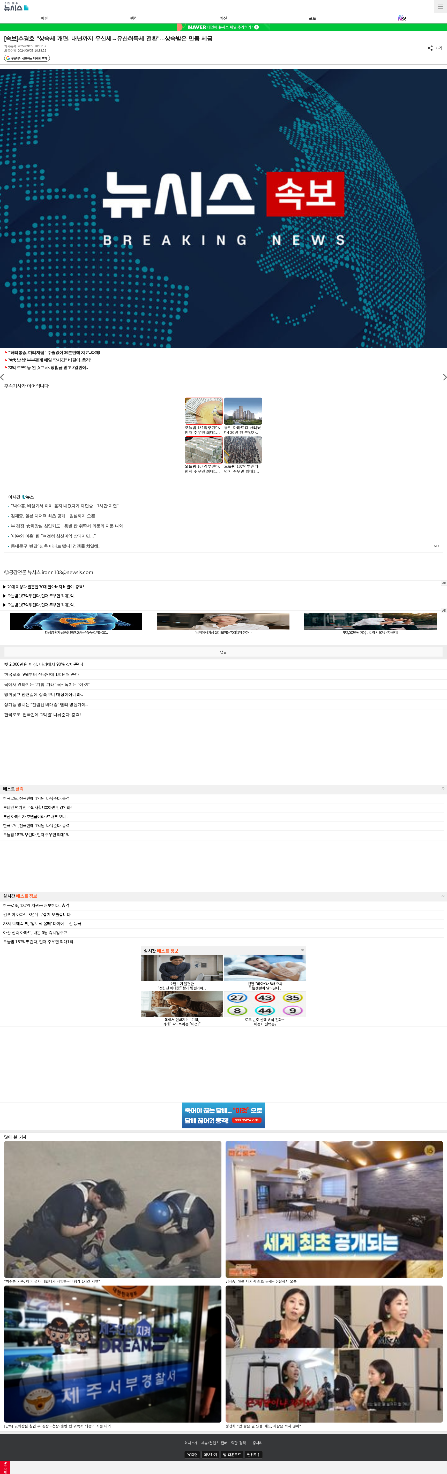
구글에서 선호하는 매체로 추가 (29, 58)
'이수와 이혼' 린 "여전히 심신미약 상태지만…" (53, 536)
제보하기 (210, 1454)
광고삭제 (5, 1467)
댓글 (223, 652)
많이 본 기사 (15, 1137)
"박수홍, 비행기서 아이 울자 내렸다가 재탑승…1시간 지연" (65, 506)
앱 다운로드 (232, 1454)
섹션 (223, 18)
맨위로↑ (253, 1454)
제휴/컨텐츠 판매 (214, 1442)
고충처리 (256, 1442)
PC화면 (192, 1454)
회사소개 (191, 1442)
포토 (312, 18)
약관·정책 (238, 1442)
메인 (44, 18)
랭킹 (134, 18)
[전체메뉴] (440, 6)
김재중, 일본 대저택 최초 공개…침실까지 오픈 (53, 516)
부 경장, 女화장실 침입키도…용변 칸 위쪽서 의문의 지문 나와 (67, 526)
